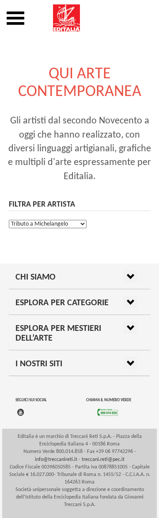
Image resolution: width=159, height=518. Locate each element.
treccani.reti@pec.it (103, 459)
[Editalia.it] (79, 17)
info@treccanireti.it (56, 459)
